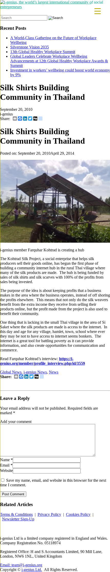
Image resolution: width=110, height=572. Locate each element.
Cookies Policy (78, 514)
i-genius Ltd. (31, 569)
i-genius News (35, 372)
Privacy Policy (49, 514)
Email (4, 465)
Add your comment (15, 421)
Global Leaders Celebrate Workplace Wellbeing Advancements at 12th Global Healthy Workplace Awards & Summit (59, 61)
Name (5, 460)
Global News (10, 372)
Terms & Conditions (16, 514)
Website (6, 470)
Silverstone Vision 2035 (29, 47)
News (53, 372)
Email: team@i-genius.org (21, 565)
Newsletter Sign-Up (18, 519)
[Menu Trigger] (98, 11)
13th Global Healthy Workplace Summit (42, 52)
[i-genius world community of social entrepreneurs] (55, 7)
